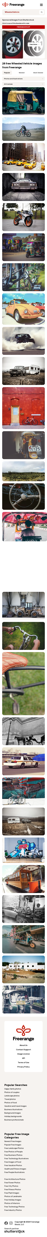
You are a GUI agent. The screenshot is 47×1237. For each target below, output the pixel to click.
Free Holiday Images (12, 1200)
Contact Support (23, 1049)
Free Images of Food (12, 1162)
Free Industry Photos (13, 1210)
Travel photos (10, 1099)
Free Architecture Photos (14, 1179)
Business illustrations (13, 1109)
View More (33, 44)
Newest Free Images (12, 1141)
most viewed (38, 73)
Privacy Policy (23, 1067)
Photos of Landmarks (13, 1196)
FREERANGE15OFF (23, 27)
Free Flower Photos (12, 1182)
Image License (23, 1054)
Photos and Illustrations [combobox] (13, 79)
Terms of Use (23, 1062)
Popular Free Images (12, 1145)
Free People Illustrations (14, 1172)
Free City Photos (11, 1186)
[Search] (41, 12)
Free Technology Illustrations (16, 1158)
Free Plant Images (11, 1193)
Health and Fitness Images (15, 1169)
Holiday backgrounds (13, 1116)
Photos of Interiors (12, 1203)
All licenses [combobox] (8, 84)
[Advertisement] (23, 566)
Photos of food (10, 1102)
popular (7, 73)
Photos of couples (11, 1092)
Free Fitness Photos (12, 1189)
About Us (23, 1045)
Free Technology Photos (14, 1206)
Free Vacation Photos (13, 1165)
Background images (12, 1113)
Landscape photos (12, 1096)
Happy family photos (12, 1089)
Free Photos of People (13, 1151)
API (23, 1058)
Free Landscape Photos (14, 1148)
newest (22, 73)
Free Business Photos (13, 1155)
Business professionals (14, 1120)
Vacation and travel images (15, 1106)
